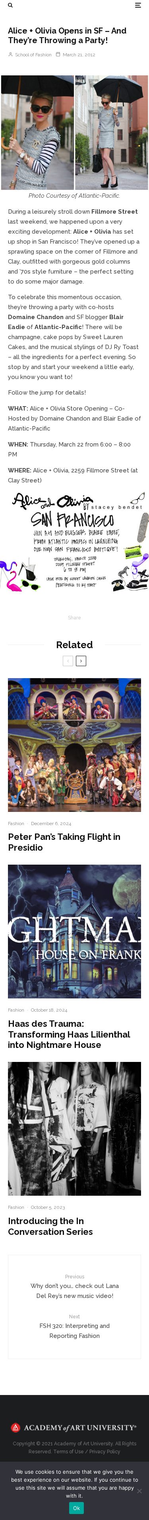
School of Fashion (33, 55)
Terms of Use (68, 1452)
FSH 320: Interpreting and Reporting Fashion (74, 1326)
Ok (76, 1508)
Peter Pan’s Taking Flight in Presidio (64, 841)
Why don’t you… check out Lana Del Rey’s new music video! (75, 1287)
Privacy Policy (104, 1452)
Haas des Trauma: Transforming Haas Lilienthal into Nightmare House (69, 1034)
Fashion (16, 823)
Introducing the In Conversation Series (50, 1226)
